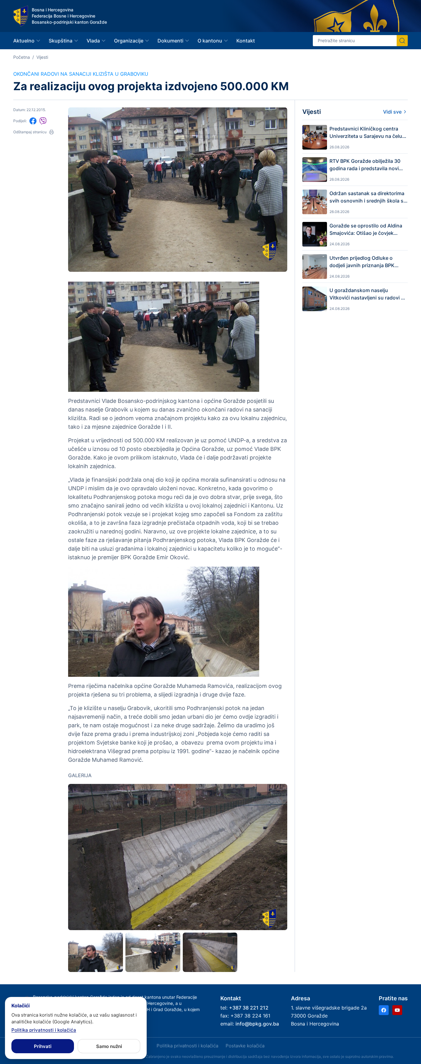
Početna (21, 57)
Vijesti (42, 57)
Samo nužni (109, 1046)
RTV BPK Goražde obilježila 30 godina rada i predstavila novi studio (364, 165)
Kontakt (245, 41)
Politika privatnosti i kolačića (187, 1046)
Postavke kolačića (245, 1046)
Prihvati (42, 1046)
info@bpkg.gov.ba (257, 1024)
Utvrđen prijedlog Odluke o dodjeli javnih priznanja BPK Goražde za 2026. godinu (361, 262)
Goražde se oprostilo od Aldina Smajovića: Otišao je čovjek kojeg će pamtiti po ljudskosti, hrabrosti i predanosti (365, 230)
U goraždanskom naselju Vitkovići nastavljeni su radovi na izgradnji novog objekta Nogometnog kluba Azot (368, 294)
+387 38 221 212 (248, 1008)
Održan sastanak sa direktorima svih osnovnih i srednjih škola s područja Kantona (366, 197)
